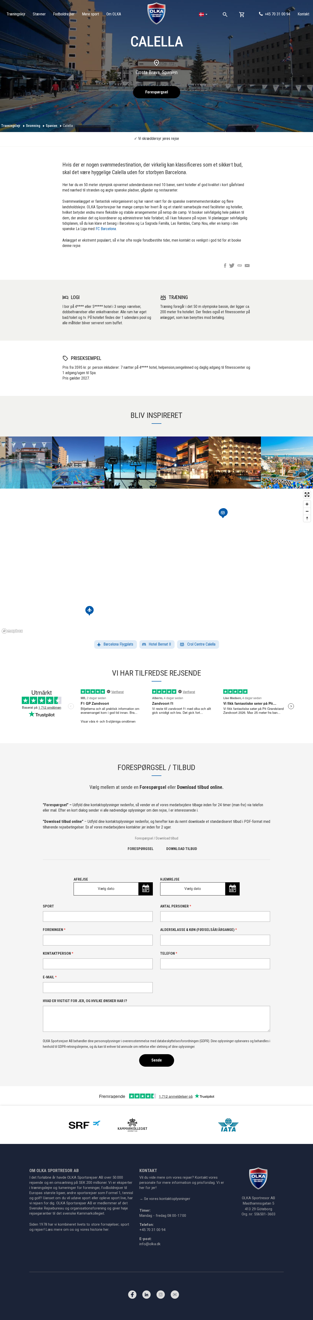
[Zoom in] (307, 504)
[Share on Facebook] (225, 266)
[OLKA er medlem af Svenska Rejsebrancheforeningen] (85, 1124)
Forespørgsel (156, 92)
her (105, 1229)
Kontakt (303, 14)
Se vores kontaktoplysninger (164, 1199)
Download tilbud (181, 849)
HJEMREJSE (180, 884)
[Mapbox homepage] (12, 631)
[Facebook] (132, 1296)
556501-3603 (264, 1214)
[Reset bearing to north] (307, 518)
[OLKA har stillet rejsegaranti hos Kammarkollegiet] (132, 1124)
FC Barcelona (106, 228)
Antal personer (175, 906)
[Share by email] (247, 266)
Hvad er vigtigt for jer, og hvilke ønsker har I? (85, 1001)
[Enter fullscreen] (307, 494)
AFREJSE (94, 884)
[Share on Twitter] (231, 266)
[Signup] (175, 1296)
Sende (156, 1060)
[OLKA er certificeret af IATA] (228, 1124)
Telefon (168, 953)
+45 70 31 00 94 (277, 14)
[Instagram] (160, 1296)
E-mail (50, 977)
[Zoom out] (307, 511)
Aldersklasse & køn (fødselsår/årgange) (198, 930)
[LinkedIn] (146, 1296)
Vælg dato (106, 888)
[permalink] (239, 266)
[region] (156, 562)
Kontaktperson (58, 953)
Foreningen (54, 930)
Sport (48, 906)
